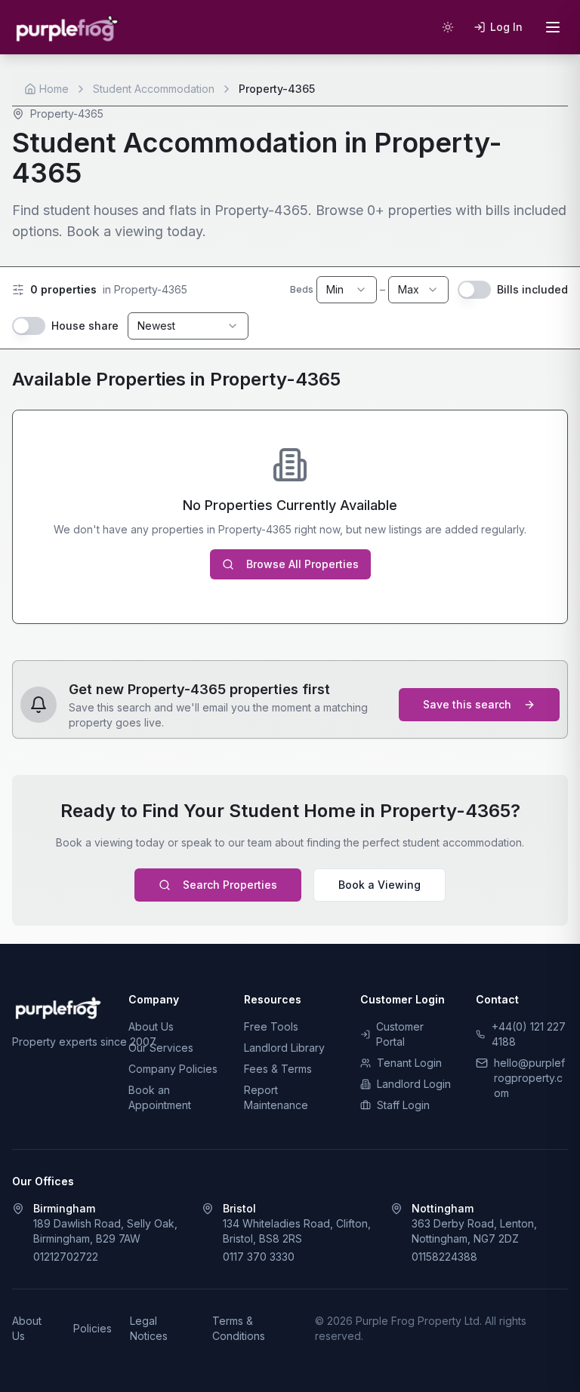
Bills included (532, 289)
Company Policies (173, 1068)
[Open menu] (553, 27)
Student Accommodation (153, 88)
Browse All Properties (302, 564)
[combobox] (346, 289)
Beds (301, 289)
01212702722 (65, 1256)
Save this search (467, 704)
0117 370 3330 (259, 1256)
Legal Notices (149, 1328)
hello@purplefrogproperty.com (529, 1077)
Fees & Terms (278, 1068)
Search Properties (230, 884)
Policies (92, 1328)
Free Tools (271, 1026)
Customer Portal (400, 1034)
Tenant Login (409, 1062)
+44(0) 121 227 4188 (529, 1034)
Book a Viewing (379, 884)
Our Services (160, 1047)
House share (85, 325)
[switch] (474, 290)
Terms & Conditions (238, 1328)
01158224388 (444, 1256)
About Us (151, 1026)
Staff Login (403, 1105)
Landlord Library (284, 1047)
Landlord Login (414, 1083)
